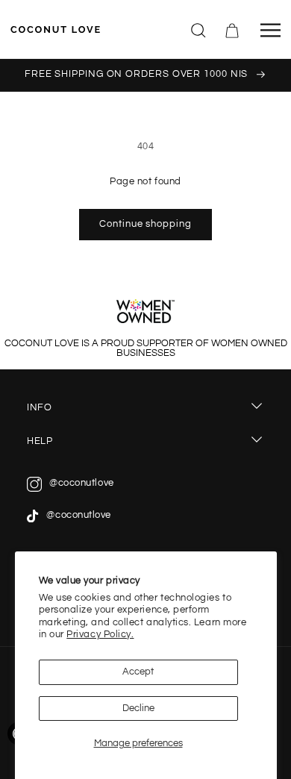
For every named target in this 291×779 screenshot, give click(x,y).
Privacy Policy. (100, 634)
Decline (138, 708)
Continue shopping (145, 224)
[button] (199, 29)
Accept (138, 672)
